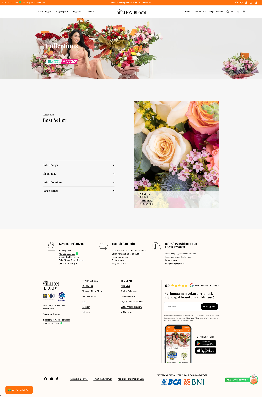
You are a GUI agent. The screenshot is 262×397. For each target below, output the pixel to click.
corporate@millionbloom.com (56, 320)
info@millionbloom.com (35, 2)
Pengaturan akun (119, 263)
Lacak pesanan (171, 260)
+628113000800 (52, 323)
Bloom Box (76, 173)
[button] (229, 12)
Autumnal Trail (147, 200)
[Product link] (176, 154)
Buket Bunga (76, 165)
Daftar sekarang (118, 260)
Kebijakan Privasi (193, 318)
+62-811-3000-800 (11, 3)
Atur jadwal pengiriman (174, 263)
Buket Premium (76, 182)
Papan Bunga (76, 191)
